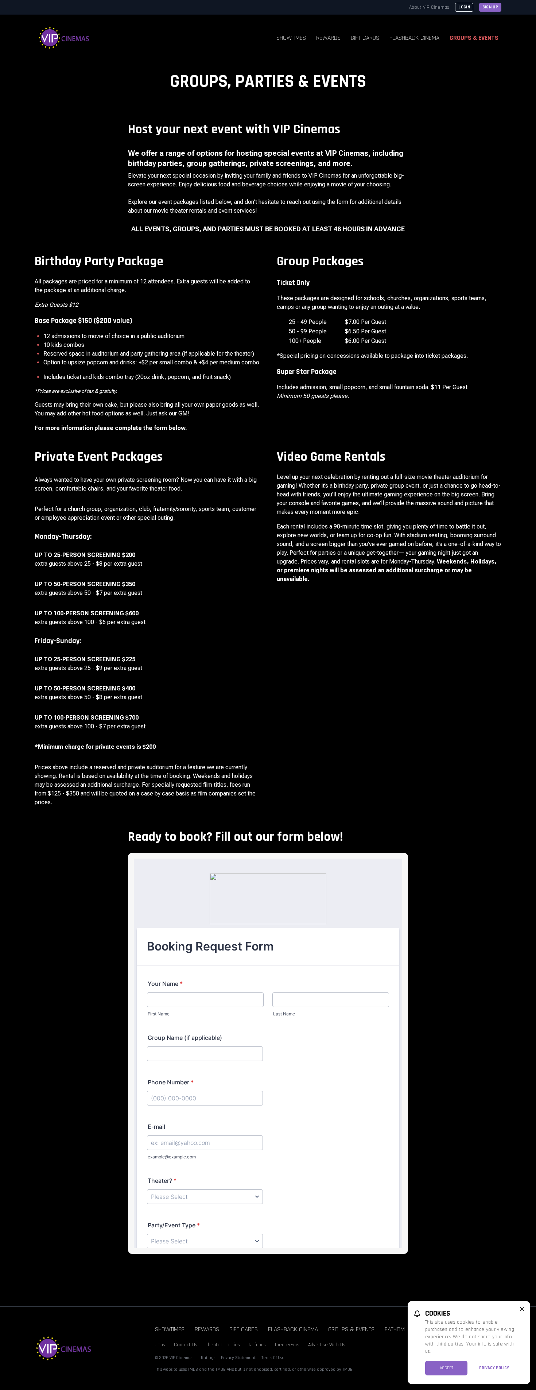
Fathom (395, 1329)
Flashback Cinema (414, 38)
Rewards (328, 38)
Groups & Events (474, 38)
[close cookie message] (522, 1309)
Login (464, 7)
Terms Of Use (272, 1357)
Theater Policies (223, 1344)
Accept (446, 1368)
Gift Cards (365, 38)
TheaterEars (287, 1344)
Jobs (160, 1344)
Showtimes (291, 38)
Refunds (257, 1344)
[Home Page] (64, 38)
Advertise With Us (326, 1344)
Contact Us (185, 1344)
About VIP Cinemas (429, 7)
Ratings (208, 1357)
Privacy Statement (238, 1357)
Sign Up (490, 7)
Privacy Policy (494, 1368)
